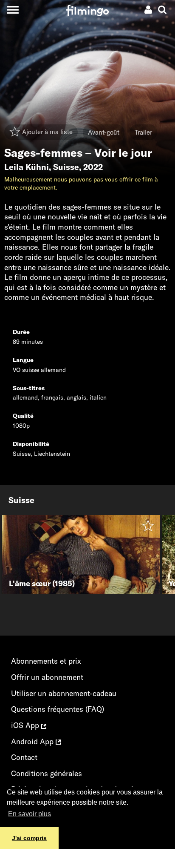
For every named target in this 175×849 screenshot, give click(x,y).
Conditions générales (46, 773)
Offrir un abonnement (47, 677)
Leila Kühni (26, 167)
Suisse (66, 167)
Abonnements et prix (46, 661)
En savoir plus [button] (29, 813)
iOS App (26, 725)
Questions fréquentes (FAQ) (57, 709)
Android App (33, 741)
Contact (24, 757)
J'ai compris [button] (29, 838)
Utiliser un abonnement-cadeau (63, 693)
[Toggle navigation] (12, 9)
